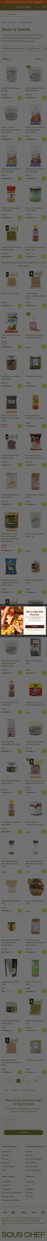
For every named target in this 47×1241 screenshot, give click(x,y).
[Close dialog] (44, 608)
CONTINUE (34, 626)
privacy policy (40, 629)
